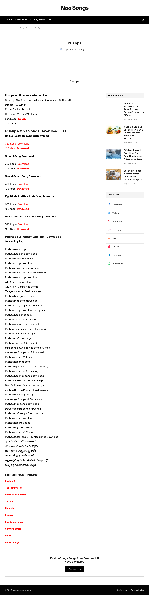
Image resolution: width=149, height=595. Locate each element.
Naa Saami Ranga (14, 522)
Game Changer (13, 542)
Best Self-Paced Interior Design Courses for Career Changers (133, 175)
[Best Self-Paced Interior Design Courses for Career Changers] (113, 174)
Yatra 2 (9, 501)
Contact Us (21, 20)
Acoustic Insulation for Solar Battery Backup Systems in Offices (134, 109)
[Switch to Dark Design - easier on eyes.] (143, 20)
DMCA (51, 20)
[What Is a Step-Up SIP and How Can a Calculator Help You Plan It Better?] (113, 130)
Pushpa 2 (10, 481)
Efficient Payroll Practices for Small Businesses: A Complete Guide (133, 154)
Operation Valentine (15, 494)
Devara (9, 515)
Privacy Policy (37, 20)
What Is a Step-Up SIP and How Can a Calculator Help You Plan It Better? (133, 133)
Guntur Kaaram (13, 529)
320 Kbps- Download (17, 143)
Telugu (22, 118)
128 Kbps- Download (17, 148)
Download (23, 163)
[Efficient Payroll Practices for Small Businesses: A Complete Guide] (113, 154)
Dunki (8, 535)
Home (9, 20)
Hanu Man (10, 508)
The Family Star (13, 488)
